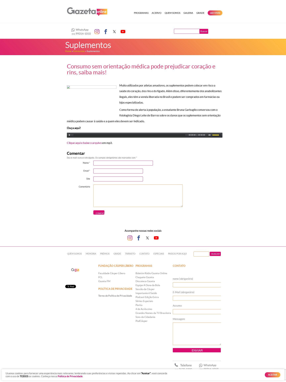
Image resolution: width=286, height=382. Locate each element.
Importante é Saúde (146, 293)
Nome (86, 163)
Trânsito (130, 254)
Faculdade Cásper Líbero (111, 273)
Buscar (203, 31)
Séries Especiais (144, 301)
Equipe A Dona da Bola (148, 285)
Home (68, 51)
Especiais (158, 254)
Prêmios (105, 254)
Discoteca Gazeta (145, 281)
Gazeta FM (104, 281)
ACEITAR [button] (272, 375)
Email (86, 171)
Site (88, 179)
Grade (200, 13)
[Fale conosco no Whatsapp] (80, 31)
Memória (91, 254)
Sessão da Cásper (145, 289)
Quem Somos (172, 13)
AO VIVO (215, 13)
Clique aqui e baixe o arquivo (84, 142)
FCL (100, 277)
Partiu (139, 305)
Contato (144, 254)
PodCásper (141, 321)
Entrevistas (79, 51)
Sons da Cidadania (145, 317)
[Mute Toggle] (209, 135)
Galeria (188, 13)
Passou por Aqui (177, 254)
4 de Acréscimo (144, 309)
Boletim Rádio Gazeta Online (151, 273)
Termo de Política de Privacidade (115, 295)
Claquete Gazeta (145, 277)
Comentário (84, 186)
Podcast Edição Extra (147, 297)
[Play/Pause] (69, 135)
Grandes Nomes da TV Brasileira (153, 313)
